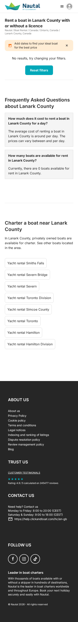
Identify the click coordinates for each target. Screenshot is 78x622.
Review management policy (26, 444)
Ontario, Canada (49, 30)
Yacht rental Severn (22, 286)
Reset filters (39, 70)
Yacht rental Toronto (22, 321)
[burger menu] (62, 6)
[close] (67, 45)
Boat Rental (20, 30)
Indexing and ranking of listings (28, 434)
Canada (33, 30)
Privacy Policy (17, 415)
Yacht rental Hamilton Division (30, 344)
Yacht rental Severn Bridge (27, 275)
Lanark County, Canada (18, 33)
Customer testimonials (24, 472)
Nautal (8, 30)
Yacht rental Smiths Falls (25, 263)
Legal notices (16, 430)
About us (14, 411)
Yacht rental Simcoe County (28, 309)
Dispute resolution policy (24, 439)
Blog (11, 449)
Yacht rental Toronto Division (29, 298)
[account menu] (69, 6)
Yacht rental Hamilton (23, 333)
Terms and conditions (22, 425)
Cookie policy (17, 420)
